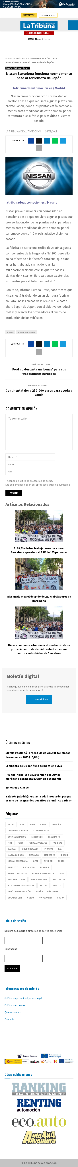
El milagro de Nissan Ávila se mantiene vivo (33, 766)
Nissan (10, 332)
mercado (34, 855)
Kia (59, 848)
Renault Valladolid (43, 873)
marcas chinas (16, 855)
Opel (35, 861)
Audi (22, 824)
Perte (61, 861)
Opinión (48, 861)
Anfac (11, 824)
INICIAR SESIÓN (49, 15)
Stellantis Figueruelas (21, 885)
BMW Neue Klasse (39, 39)
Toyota (57, 885)
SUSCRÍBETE (28, 15)
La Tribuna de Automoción (23, 131)
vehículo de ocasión (19, 891)
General (26, 68)
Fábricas (17, 68)
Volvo (30, 897)
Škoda (60, 897)
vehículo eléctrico (47, 891)
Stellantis (59, 879)
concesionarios (17, 836)
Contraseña (11, 948)
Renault (44, 867)
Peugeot (13, 867)
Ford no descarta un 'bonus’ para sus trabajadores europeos (39, 371)
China (43, 824)
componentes (41, 830)
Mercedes (49, 855)
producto (29, 867)
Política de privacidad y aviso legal (23, 998)
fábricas (57, 842)
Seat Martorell (16, 879)
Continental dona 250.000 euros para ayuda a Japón (39, 392)
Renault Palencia (17, 873)
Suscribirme (41, 699)
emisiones (37, 836)
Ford (20, 842)
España (9, 68)
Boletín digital (23, 676)
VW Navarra (45, 897)
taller (43, 885)
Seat (61, 873)
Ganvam (12, 848)
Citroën (56, 824)
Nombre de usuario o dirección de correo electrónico (33, 930)
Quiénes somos (13, 1012)
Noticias (20, 58)
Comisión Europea (18, 830)
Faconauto (54, 836)
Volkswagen (15, 897)
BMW (32, 824)
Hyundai (48, 848)
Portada (9, 58)
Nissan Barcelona (26, 332)
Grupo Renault (30, 848)
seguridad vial (39, 879)
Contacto (10, 1019)
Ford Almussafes (37, 842)
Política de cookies (15, 1005)
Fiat (10, 842)
